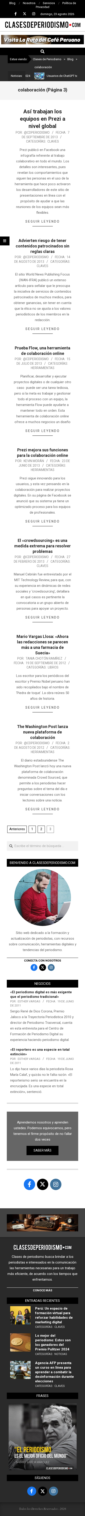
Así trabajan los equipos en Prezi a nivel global (42, 118)
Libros (53, 667)
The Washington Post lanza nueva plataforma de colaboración (42, 732)
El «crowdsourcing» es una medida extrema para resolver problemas (42, 546)
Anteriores (17, 829)
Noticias (60, 1354)
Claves (53, 141)
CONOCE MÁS (42, 1290)
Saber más (42, 1150)
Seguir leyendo (42, 221)
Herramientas (42, 368)
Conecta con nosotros (42, 960)
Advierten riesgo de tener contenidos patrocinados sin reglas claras (42, 246)
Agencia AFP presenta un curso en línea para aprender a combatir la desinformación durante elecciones (54, 1372)
